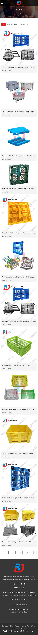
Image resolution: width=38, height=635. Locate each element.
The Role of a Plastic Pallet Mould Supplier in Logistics (17, 453)
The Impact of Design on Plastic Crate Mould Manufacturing (19, 277)
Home (18, 14)
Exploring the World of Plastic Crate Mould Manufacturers (18, 409)
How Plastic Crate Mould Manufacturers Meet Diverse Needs (19, 321)
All (3, 24)
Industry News (24, 24)
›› (34, 552)
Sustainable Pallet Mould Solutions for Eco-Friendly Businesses (20, 189)
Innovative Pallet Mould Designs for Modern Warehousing (18, 233)
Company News (12, 24)
